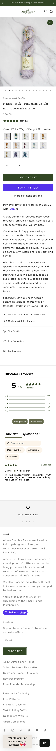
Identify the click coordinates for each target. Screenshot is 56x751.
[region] (28, 511)
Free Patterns (11, 699)
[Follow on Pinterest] (28, 730)
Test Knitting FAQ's (15, 710)
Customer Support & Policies (20, 672)
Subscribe (15, 651)
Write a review (36, 422)
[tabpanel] (28, 467)
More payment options (28, 195)
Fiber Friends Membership (19, 684)
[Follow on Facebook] (4, 730)
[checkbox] (12, 457)
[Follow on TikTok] (45, 730)
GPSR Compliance (14, 721)
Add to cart (28, 177)
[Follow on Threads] (20, 730)
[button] (28, 396)
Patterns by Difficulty (16, 693)
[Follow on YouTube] (37, 730)
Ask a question (20, 422)
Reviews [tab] (13, 434)
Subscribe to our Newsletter (20, 667)
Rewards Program (13, 678)
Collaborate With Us (15, 715)
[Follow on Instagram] (12, 730)
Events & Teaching (14, 704)
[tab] (31, 434)
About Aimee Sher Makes (18, 661)
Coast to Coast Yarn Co (14, 98)
